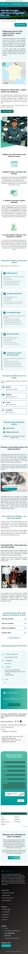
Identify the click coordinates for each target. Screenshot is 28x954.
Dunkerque (5, 50)
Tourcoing (16, 817)
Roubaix (3, 819)
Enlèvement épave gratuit (8, 892)
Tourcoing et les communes (17, 464)
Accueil (2, 21)
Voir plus (25, 826)
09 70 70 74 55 (17, 4)
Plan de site (5, 917)
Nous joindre (6, 914)
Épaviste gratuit (6, 895)
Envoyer (21, 800)
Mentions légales (6, 909)
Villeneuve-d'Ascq (5, 821)
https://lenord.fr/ (9, 727)
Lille (2, 817)
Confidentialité (6, 911)
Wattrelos (3, 824)
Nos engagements (7, 900)
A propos (5, 919)
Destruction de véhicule (8, 897)
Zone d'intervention (9, 21)
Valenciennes (17, 821)
